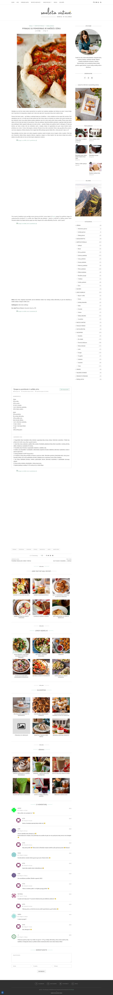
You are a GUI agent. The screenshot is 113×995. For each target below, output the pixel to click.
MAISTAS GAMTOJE (88, 322)
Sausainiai (89, 362)
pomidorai (29, 549)
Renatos (53, 216)
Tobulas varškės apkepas (81, 163)
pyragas (35, 549)
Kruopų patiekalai (89, 262)
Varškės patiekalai (50, 25)
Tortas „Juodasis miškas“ (94, 139)
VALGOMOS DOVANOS (88, 372)
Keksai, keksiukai (89, 346)
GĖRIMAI (88, 225)
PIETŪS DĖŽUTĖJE (88, 329)
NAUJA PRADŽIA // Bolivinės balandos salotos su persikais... (21, 656)
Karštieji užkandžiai (89, 302)
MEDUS (55, 2)
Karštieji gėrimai (89, 232)
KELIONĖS (61, 2)
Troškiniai (89, 279)
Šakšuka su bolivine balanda (21, 595)
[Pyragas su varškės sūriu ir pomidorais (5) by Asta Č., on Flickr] (41, 347)
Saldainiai (89, 359)
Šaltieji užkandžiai (89, 315)
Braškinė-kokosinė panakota (61, 735)
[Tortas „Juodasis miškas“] (95, 133)
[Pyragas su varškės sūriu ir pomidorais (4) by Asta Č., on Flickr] (41, 176)
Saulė (19, 853)
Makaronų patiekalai (89, 265)
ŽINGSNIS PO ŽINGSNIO (88, 376)
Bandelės (89, 336)
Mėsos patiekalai (89, 269)
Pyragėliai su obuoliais (21, 735)
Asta (39, 30)
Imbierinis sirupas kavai (61, 794)
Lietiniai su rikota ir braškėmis (41, 675)
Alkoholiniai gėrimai (89, 228)
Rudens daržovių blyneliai (41, 595)
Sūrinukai (61, 654)
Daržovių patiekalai (89, 255)
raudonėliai (42, 549)
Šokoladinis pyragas (93, 155)
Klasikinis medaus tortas (94, 173)
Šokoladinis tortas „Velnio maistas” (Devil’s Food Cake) (81, 157)
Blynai (89, 248)
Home (13, 2)
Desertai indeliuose (89, 342)
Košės (89, 305)
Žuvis (89, 285)
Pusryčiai (89, 309)
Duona (89, 299)
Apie (18, 2)
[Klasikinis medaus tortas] (95, 167)
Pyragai (89, 352)
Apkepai (31, 25)
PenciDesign (71, 989)
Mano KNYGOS (47, 2)
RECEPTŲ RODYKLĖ (35, 2)
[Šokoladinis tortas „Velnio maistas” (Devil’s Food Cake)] (81, 149)
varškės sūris (56, 549)
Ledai (89, 349)
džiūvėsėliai (21, 549)
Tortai (89, 366)
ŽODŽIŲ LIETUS (88, 379)
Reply (70, 808)
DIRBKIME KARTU (25, 2)
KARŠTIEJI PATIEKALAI (39, 25)
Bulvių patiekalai (89, 252)
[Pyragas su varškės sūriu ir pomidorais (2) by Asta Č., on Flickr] (41, 507)
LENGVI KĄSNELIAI (88, 292)
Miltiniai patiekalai (89, 272)
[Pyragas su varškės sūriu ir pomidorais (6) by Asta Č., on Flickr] (41, 260)
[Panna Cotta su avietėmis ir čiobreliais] (81, 133)
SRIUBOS (88, 369)
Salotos (89, 312)
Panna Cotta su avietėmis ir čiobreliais (81, 139)
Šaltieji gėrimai (89, 235)
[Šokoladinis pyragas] (95, 149)
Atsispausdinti (65, 389)
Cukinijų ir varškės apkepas (41, 616)
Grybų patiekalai (89, 259)
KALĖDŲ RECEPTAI (88, 238)
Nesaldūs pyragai (89, 275)
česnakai (14, 549)
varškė (49, 549)
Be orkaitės (89, 339)
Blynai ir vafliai (89, 295)
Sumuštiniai (89, 319)
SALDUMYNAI (88, 332)
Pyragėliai (89, 356)
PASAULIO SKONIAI (88, 325)
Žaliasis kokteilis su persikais (21, 794)
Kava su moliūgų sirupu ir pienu (61, 773)
